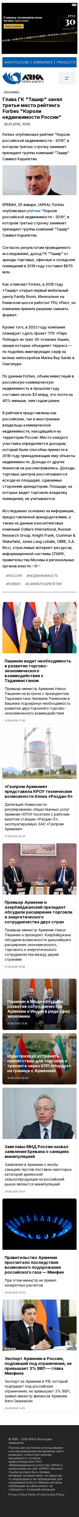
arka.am (56, 1468)
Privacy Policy (18, 1494)
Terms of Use (37, 1494)
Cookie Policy (55, 1494)
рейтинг (34, 211)
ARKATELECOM (16, 62)
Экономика (11, 92)
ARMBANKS (42, 62)
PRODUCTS (66, 62)
